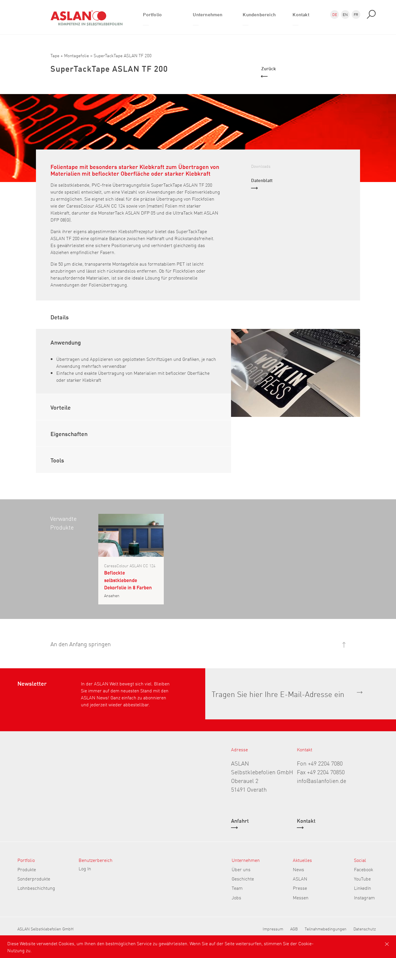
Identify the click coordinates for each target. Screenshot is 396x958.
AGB (294, 928)
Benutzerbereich (95, 859)
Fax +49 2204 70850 (321, 772)
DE (334, 14)
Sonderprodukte (33, 878)
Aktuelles (302, 859)
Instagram (364, 897)
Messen (300, 897)
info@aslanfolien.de (321, 780)
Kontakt (306, 821)
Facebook (363, 869)
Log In (85, 868)
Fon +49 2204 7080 (320, 763)
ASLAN (300, 878)
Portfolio (26, 859)
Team (237, 887)
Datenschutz (364, 928)
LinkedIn (362, 887)
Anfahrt (240, 821)
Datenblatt (262, 180)
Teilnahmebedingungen (325, 928)
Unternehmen (246, 859)
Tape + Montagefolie (69, 55)
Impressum (273, 928)
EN (345, 14)
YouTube (362, 878)
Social (360, 859)
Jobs (236, 897)
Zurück (268, 68)
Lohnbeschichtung (36, 887)
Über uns (241, 869)
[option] (295, 373)
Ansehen (111, 595)
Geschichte (243, 878)
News (298, 869)
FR (356, 14)
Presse (300, 887)
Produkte (26, 869)
